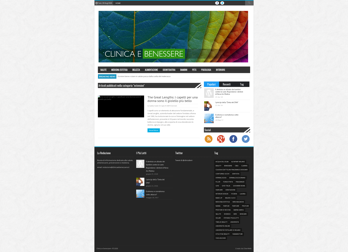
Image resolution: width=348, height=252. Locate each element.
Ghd (217, 186)
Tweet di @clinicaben (183, 160)
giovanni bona (239, 186)
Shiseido (227, 214)
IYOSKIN (234, 194)
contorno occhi (222, 174)
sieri (235, 214)
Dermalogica (221, 178)
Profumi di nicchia (223, 210)
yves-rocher (221, 238)
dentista (235, 174)
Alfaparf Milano (238, 162)
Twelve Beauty (221, 222)
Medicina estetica (223, 202)
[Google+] (221, 142)
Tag (242, 84)
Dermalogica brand (237, 178)
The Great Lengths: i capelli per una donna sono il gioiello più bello (172, 99)
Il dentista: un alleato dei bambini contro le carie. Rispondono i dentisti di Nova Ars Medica (229, 91)
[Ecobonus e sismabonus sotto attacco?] (209, 118)
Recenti (227, 84)
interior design (222, 194)
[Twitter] (245, 142)
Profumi (245, 206)
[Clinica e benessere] (173, 36)
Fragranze (240, 182)
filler (218, 182)
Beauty (218, 166)
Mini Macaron (238, 202)
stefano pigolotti (231, 218)
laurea (242, 194)
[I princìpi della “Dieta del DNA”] (209, 106)
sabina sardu (238, 210)
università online (223, 226)
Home (118, 3)
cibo (236, 166)
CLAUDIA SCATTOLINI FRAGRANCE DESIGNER (232, 170)
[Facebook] (233, 142)
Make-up (219, 198)
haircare (219, 190)
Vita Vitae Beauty (222, 234)
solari (218, 218)
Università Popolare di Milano (228, 230)
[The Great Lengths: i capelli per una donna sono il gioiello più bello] (121, 106)
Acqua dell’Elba (222, 162)
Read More (153, 130)
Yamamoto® (237, 234)
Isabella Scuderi (154, 106)
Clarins (244, 166)
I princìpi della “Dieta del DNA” (226, 102)
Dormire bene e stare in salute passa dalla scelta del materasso (144, 76)
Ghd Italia (226, 186)
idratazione (230, 190)
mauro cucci (230, 198)
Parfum (226, 206)
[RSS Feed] (208, 142)
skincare (243, 214)
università (234, 222)
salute (218, 214)
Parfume (235, 206)
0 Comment (173, 106)
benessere (228, 166)
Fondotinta (228, 182)
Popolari (211, 84)
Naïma (218, 206)
